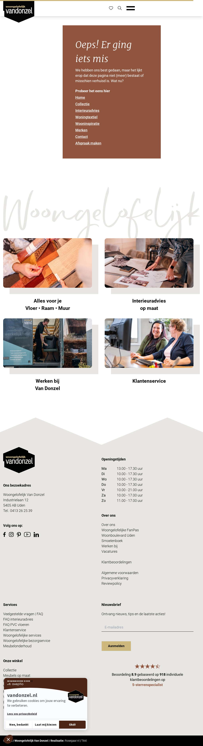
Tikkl (84, 740)
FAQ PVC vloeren (16, 625)
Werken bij (110, 546)
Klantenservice (14, 630)
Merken (81, 130)
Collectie (82, 104)
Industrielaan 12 (15, 500)
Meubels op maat (16, 675)
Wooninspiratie (87, 123)
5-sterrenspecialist (147, 685)
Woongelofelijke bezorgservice (26, 641)
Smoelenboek (112, 541)
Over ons (108, 525)
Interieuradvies (87, 110)
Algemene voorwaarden (120, 573)
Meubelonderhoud (17, 646)
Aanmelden (116, 646)
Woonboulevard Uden (118, 535)
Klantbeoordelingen (117, 562)
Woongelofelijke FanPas (120, 530)
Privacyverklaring (115, 578)
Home (80, 97)
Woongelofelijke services (22, 635)
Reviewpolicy (112, 583)
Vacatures (109, 551)
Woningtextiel (86, 117)
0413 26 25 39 (21, 511)
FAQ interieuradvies (18, 619)
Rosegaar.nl (72, 740)
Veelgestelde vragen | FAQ (23, 614)
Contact (81, 137)
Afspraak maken (88, 143)
